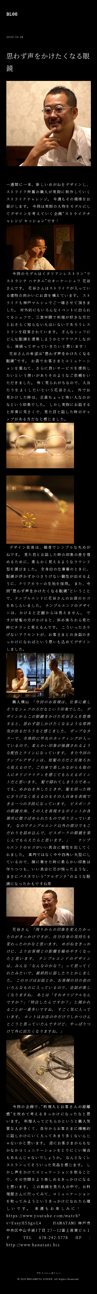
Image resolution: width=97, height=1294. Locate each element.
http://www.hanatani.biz (33, 1244)
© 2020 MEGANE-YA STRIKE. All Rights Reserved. (49, 1279)
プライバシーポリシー (48, 1273)
